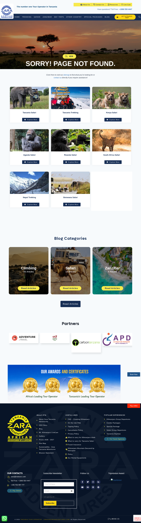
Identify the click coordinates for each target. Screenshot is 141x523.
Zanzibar (47, 17)
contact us (58, 78)
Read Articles (28, 288)
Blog (107, 17)
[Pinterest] (98, 487)
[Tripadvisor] (88, 487)
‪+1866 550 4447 (125, 9)
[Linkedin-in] (98, 482)
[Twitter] (88, 482)
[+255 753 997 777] (8, 485)
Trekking (27, 17)
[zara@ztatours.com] (8, 477)
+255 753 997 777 (17, 485)
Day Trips (59, 17)
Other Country (74, 17)
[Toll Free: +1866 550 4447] (8, 481)
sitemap (66, 75)
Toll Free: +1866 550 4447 (20, 481)
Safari (37, 17)
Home (17, 17)
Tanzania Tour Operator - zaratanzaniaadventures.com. (45, 519)
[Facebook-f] (82, 482)
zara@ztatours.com (18, 477)
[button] (69, 56)
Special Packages (93, 17)
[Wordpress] (93, 487)
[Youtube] (82, 487)
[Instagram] (93, 482)
